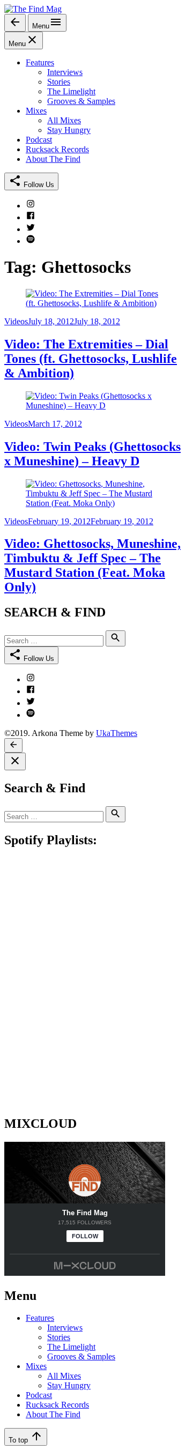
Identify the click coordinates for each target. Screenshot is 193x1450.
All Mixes (64, 1375)
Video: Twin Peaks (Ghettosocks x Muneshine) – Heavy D (92, 454)
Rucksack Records (57, 1404)
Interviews (65, 1327)
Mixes (36, 1366)
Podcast (39, 1395)
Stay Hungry (69, 1385)
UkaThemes (116, 733)
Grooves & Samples (81, 1356)
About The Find (53, 1414)
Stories (58, 1337)
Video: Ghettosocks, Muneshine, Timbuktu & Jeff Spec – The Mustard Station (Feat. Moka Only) (92, 565)
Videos (16, 321)
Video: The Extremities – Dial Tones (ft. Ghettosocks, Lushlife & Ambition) (90, 358)
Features (40, 1317)
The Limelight (71, 1346)
